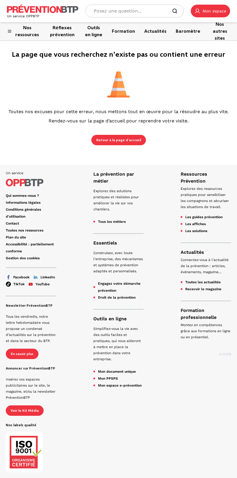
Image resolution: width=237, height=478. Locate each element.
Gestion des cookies (23, 258)
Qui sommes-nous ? (22, 196)
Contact (12, 223)
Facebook (21, 277)
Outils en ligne (110, 318)
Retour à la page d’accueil (118, 140)
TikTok (19, 284)
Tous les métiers (112, 222)
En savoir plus (22, 353)
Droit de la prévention (117, 297)
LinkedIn (47, 277)
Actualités (192, 252)
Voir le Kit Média (25, 410)
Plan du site (16, 237)
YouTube (43, 284)
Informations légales (23, 203)
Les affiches (195, 224)
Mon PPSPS (108, 378)
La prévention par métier (113, 177)
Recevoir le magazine (203, 289)
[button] (210, 11)
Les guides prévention (204, 217)
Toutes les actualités (203, 282)
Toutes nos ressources (24, 230)
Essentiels (105, 243)
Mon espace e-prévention (120, 385)
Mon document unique (117, 371)
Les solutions (196, 231)
